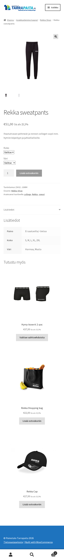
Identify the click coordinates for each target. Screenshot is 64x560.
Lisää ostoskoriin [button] (32, 420)
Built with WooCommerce (39, 542)
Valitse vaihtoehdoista (32, 337)
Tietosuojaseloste (13, 542)
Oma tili (10, 554)
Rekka (35, 194)
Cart (49, 552)
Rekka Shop (45, 20)
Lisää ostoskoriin (29, 173)
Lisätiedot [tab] (9, 209)
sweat (42, 194)
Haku (32, 554)
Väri (6, 158)
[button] (55, 36)
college (27, 194)
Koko (6, 147)
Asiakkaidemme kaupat (27, 20)
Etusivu (10, 20)
